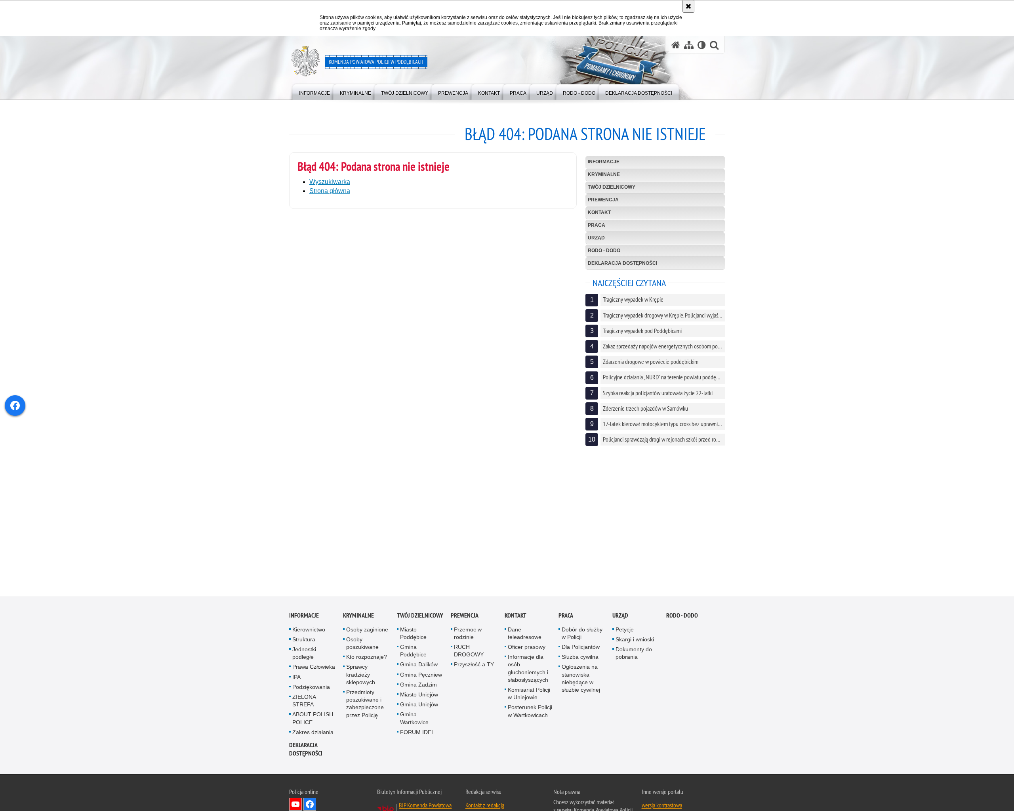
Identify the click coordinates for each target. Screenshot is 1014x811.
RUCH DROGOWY (469, 653)
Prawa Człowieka (313, 669)
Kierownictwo (308, 632)
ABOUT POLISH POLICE (312, 720)
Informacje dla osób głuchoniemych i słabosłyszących (528, 670)
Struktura (303, 642)
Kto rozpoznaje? (366, 659)
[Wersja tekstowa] (702, 45)
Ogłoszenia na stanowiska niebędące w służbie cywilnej (581, 680)
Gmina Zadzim (418, 687)
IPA (296, 679)
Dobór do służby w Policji (582, 636)
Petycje (625, 632)
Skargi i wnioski (635, 642)
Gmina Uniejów (419, 707)
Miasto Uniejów (419, 697)
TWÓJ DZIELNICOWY (611, 187)
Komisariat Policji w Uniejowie (529, 696)
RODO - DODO (604, 250)
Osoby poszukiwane (362, 645)
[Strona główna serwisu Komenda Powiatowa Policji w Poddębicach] (675, 45)
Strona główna (329, 190)
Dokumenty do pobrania (634, 655)
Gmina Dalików (419, 667)
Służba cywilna (580, 659)
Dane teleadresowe (524, 636)
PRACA (596, 225)
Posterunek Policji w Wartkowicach (530, 713)
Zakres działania (313, 734)
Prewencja (603, 200)
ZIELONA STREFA (304, 703)
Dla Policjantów (581, 649)
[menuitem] (314, 91)
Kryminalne (604, 174)
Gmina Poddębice (413, 653)
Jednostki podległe (304, 655)
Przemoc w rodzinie (468, 636)
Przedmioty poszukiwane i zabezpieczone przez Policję (365, 706)
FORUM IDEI (416, 734)
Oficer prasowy (526, 649)
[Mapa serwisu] (689, 45)
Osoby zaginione (367, 632)
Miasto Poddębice (413, 636)
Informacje (603, 161)
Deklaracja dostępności (622, 263)
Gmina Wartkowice (414, 720)
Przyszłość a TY (474, 667)
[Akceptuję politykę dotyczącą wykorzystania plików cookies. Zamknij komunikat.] (688, 6)
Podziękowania (311, 689)
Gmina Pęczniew (421, 677)
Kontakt (599, 212)
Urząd (596, 238)
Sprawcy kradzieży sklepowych (360, 676)
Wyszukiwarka (329, 181)
